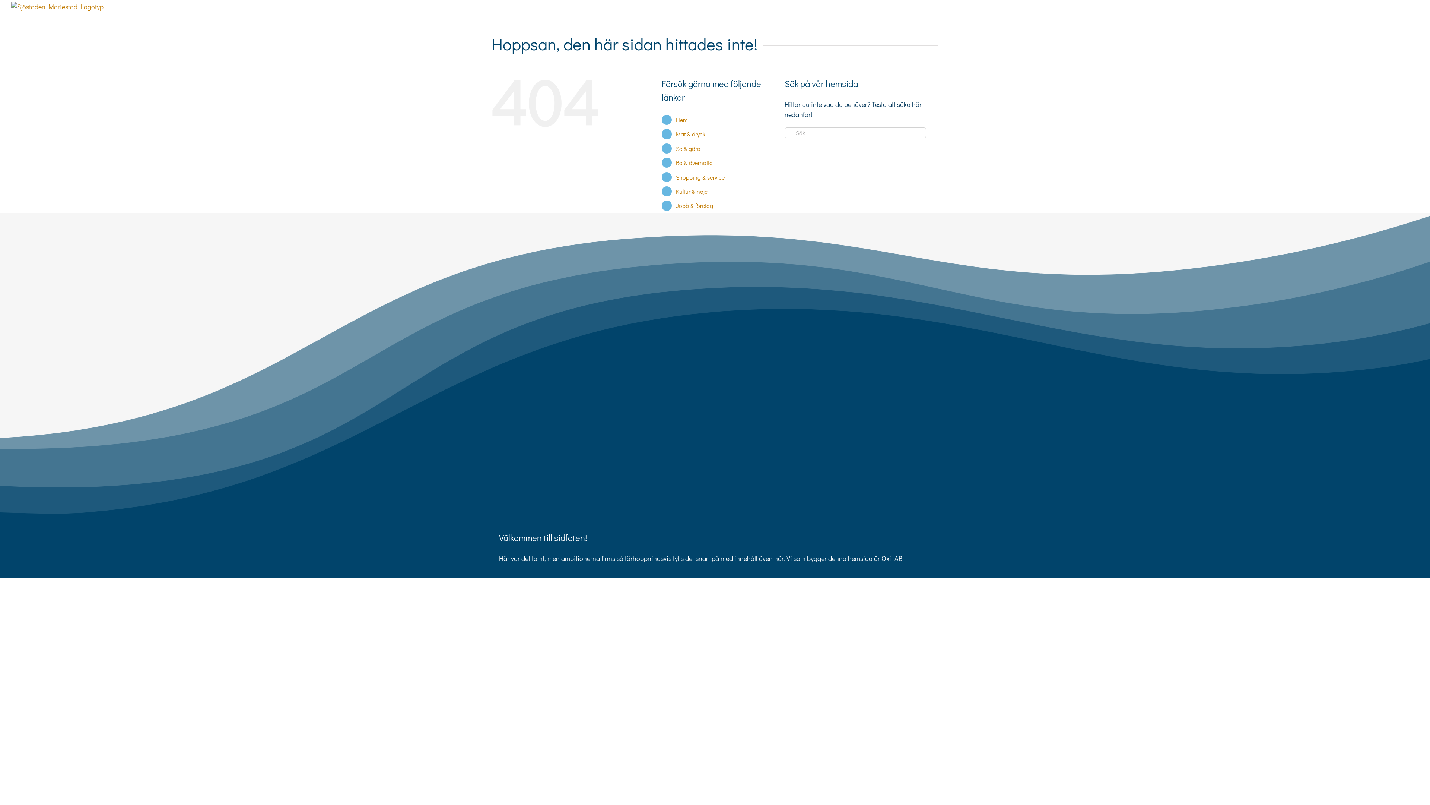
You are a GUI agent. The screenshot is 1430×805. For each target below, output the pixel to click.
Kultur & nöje (692, 191)
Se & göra (688, 148)
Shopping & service (700, 177)
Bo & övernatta (694, 163)
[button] (1407, 15)
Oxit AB (891, 558)
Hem (681, 120)
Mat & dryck (690, 134)
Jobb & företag (694, 205)
